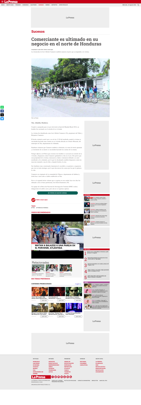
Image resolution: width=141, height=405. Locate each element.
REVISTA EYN (99, 370)
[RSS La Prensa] (70, 377)
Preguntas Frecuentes (58, 381)
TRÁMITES (67, 372)
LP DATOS (67, 368)
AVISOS (66, 373)
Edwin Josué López (48, 49)
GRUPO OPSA (99, 358)
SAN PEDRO (36, 363)
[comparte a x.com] (2, 114)
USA (34, 370)
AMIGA (51, 366)
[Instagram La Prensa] (58, 377)
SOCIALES (51, 368)
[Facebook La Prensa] (52, 377)
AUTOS (51, 372)
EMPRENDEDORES (54, 365)
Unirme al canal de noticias (58, 193)
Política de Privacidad (70, 380)
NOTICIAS (36, 358)
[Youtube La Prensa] (61, 377)
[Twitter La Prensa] (55, 377)
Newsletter (95, 380)
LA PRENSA (99, 361)
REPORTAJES (68, 366)
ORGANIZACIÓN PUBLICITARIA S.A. (40, 384)
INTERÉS (51, 358)
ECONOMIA (36, 365)
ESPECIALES (67, 365)
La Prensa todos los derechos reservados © (40, 381)
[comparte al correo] (2, 118)
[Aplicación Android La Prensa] (67, 377)
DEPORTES (52, 361)
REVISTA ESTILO (100, 366)
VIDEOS (66, 370)
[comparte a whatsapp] (2, 107)
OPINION (82, 358)
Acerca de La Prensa (57, 380)
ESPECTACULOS (53, 363)
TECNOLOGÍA (52, 370)
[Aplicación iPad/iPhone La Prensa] (64, 377)
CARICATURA (84, 365)
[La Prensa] (38, 377)
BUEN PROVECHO (101, 368)
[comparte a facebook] (2, 111)
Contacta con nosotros (84, 380)
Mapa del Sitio (103, 380)
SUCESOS (35, 366)
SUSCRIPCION (100, 372)
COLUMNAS (83, 363)
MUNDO (35, 368)
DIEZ (97, 365)
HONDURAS (36, 361)
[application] (57, 236)
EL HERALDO (99, 363)
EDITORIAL (83, 361)
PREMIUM (67, 358)
